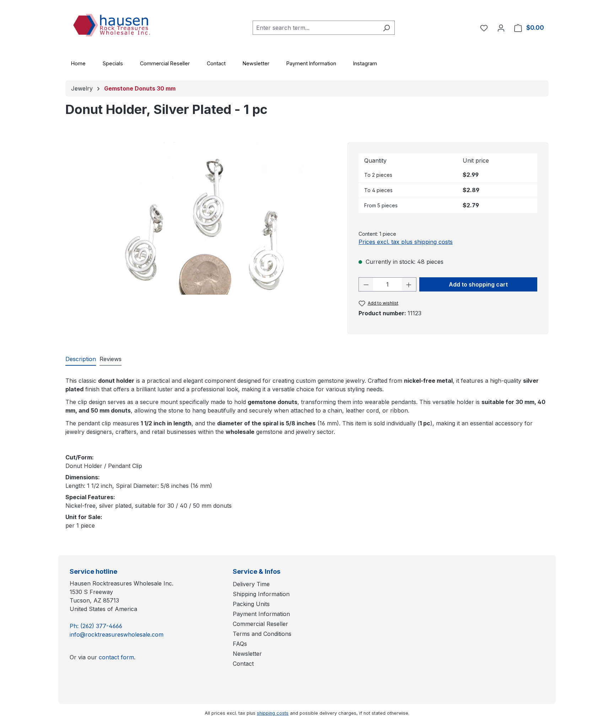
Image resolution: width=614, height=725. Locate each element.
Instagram (365, 63)
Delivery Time (251, 584)
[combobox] (315, 28)
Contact (216, 63)
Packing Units (251, 603)
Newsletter (256, 63)
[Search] (386, 28)
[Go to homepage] (118, 26)
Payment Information (311, 63)
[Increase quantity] (409, 284)
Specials (113, 63)
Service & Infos (256, 571)
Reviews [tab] (110, 358)
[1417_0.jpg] (206, 218)
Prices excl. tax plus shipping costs (406, 241)
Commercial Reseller (165, 63)
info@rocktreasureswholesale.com (116, 634)
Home (78, 63)
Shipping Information (261, 594)
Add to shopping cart (478, 284)
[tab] (80, 359)
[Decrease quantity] (366, 284)
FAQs (240, 643)
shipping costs (273, 713)
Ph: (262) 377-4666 (96, 625)
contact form (116, 657)
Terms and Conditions (262, 633)
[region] (206, 218)
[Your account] (501, 28)
